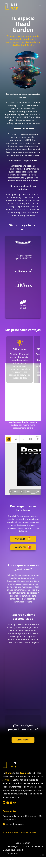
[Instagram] (7, 802)
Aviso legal (13, 846)
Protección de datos (33, 846)
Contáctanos (22, 739)
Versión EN (20, 547)
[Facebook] (11, 802)
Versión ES (20, 538)
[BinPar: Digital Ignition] (12, 6)
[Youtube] (14, 802)
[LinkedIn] (4, 802)
